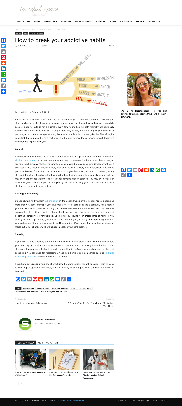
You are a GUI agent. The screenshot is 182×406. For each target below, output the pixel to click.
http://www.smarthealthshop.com (47, 323)
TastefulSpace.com (25, 46)
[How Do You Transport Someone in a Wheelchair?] (30, 359)
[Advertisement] (144, 50)
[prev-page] (17, 383)
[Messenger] (3, 80)
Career (112, 21)
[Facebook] (3, 40)
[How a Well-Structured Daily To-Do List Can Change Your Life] (64, 359)
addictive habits (43, 288)
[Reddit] (3, 63)
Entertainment (83, 21)
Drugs (34, 29)
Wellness (40, 33)
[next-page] (21, 383)
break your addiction (60, 288)
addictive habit (28, 288)
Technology (155, 21)
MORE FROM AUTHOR (48, 343)
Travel (132, 400)
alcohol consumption (25, 160)
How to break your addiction (27, 291)
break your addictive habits (81, 288)
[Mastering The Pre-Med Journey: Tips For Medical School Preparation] (98, 359)
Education (126, 21)
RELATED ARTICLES (26, 343)
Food (139, 21)
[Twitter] (3, 46)
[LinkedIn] (3, 69)
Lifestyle (140, 400)
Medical (26, 29)
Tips (147, 400)
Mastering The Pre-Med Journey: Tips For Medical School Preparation (97, 375)
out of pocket (51, 201)
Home (37, 21)
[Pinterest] (3, 57)
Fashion (100, 21)
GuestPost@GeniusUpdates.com (72, 400)
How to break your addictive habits (54, 291)
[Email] (3, 52)
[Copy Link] (3, 86)
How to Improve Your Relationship (31, 303)
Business (66, 21)
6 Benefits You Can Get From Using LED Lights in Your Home (91, 304)
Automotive (50, 21)
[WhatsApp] (3, 74)
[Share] (3, 91)
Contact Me (23, 21)
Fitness (32, 33)
